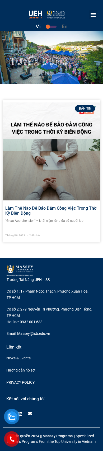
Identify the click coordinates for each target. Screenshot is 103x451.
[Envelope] (30, 414)
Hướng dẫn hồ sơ (20, 370)
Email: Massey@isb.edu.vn (28, 333)
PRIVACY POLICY (20, 382)
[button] (93, 14)
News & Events (18, 358)
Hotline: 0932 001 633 (25, 322)
